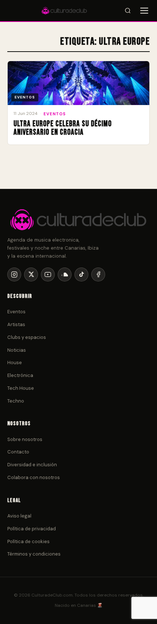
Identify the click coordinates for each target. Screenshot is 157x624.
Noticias (16, 350)
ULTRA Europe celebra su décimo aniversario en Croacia (63, 128)
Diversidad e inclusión (32, 465)
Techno (15, 401)
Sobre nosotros (24, 439)
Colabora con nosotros (33, 477)
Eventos (54, 113)
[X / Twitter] (31, 274)
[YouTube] (48, 274)
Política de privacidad (31, 529)
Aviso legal (19, 516)
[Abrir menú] (144, 10)
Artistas (16, 324)
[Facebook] (98, 274)
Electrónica (20, 375)
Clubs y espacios (26, 337)
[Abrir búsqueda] (127, 10)
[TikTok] (81, 274)
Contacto (18, 452)
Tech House (20, 388)
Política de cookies (28, 541)
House (14, 362)
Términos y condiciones (34, 554)
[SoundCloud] (65, 274)
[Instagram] (14, 274)
